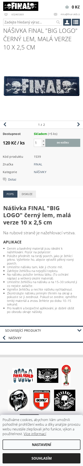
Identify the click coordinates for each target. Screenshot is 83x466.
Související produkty (23, 330)
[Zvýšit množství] (43, 141)
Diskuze (27, 194)
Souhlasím (41, 458)
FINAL (38, 164)
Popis (10, 194)
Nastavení (41, 444)
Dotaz (12, 179)
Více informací (35, 433)
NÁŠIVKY (40, 172)
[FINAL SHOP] (20, 5)
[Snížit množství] (43, 145)
